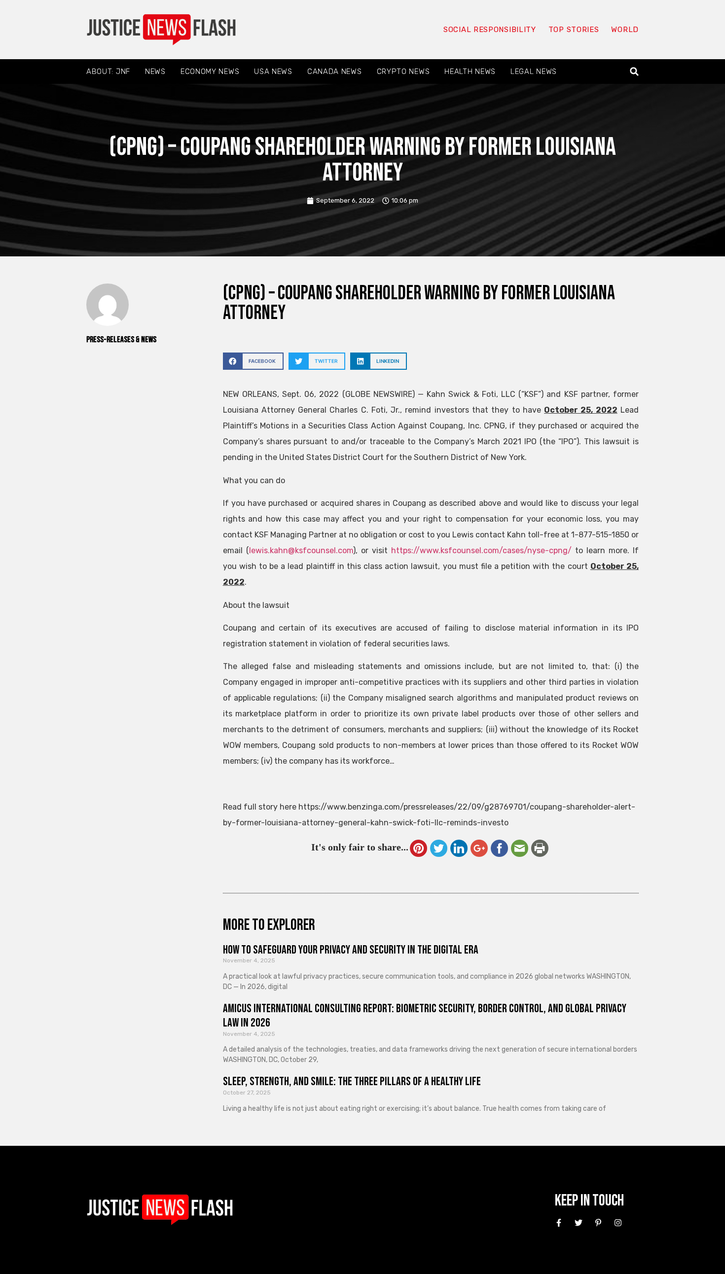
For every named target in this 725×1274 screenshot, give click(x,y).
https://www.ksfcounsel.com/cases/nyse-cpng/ (481, 550)
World (625, 29)
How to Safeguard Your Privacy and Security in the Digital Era (350, 950)
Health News (470, 71)
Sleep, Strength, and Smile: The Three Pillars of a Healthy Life (352, 1081)
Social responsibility (489, 29)
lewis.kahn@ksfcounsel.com (301, 550)
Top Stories (573, 29)
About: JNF (108, 71)
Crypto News (403, 71)
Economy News (210, 71)
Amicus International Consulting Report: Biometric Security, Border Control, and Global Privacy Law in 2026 (424, 1015)
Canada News (334, 71)
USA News (273, 71)
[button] (634, 71)
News (155, 71)
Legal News (533, 71)
